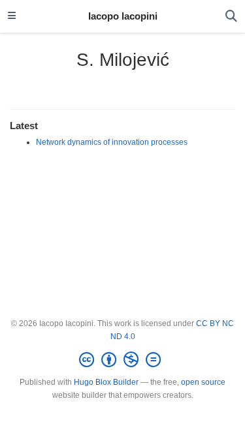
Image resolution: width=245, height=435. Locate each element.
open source (203, 382)
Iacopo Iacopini (122, 16)
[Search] (231, 16)
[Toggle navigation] (12, 16)
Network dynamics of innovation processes (112, 142)
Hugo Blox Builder (106, 382)
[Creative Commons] (122, 360)
